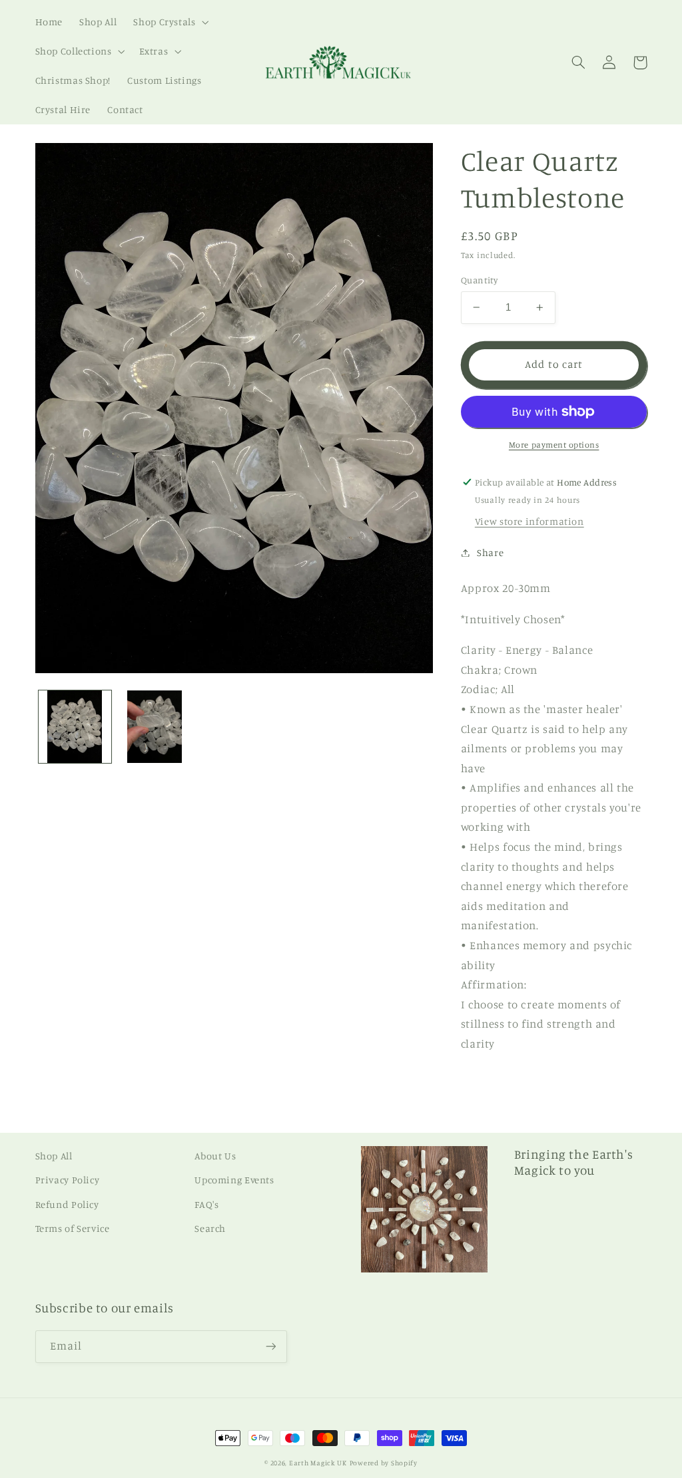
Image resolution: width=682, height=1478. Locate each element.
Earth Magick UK (318, 1463)
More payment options (554, 445)
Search (210, 1228)
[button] (169, 22)
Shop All (54, 1155)
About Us (215, 1155)
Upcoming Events (234, 1179)
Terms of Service (72, 1228)
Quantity (479, 280)
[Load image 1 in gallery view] (75, 726)
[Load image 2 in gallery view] (154, 726)
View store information (529, 521)
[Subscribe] (270, 1346)
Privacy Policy (67, 1179)
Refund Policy (67, 1204)
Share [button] (490, 552)
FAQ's (206, 1204)
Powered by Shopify (384, 1463)
